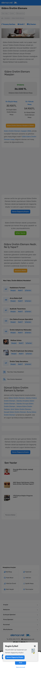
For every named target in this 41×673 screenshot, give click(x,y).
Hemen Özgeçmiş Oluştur (14, 657)
